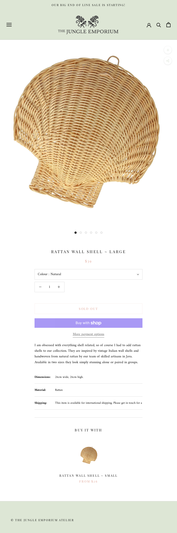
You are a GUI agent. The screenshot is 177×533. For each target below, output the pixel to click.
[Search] (158, 24)
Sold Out (88, 309)
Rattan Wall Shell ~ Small (88, 475)
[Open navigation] (9, 25)
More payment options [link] (88, 334)
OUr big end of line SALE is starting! (88, 5)
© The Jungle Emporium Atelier (42, 520)
